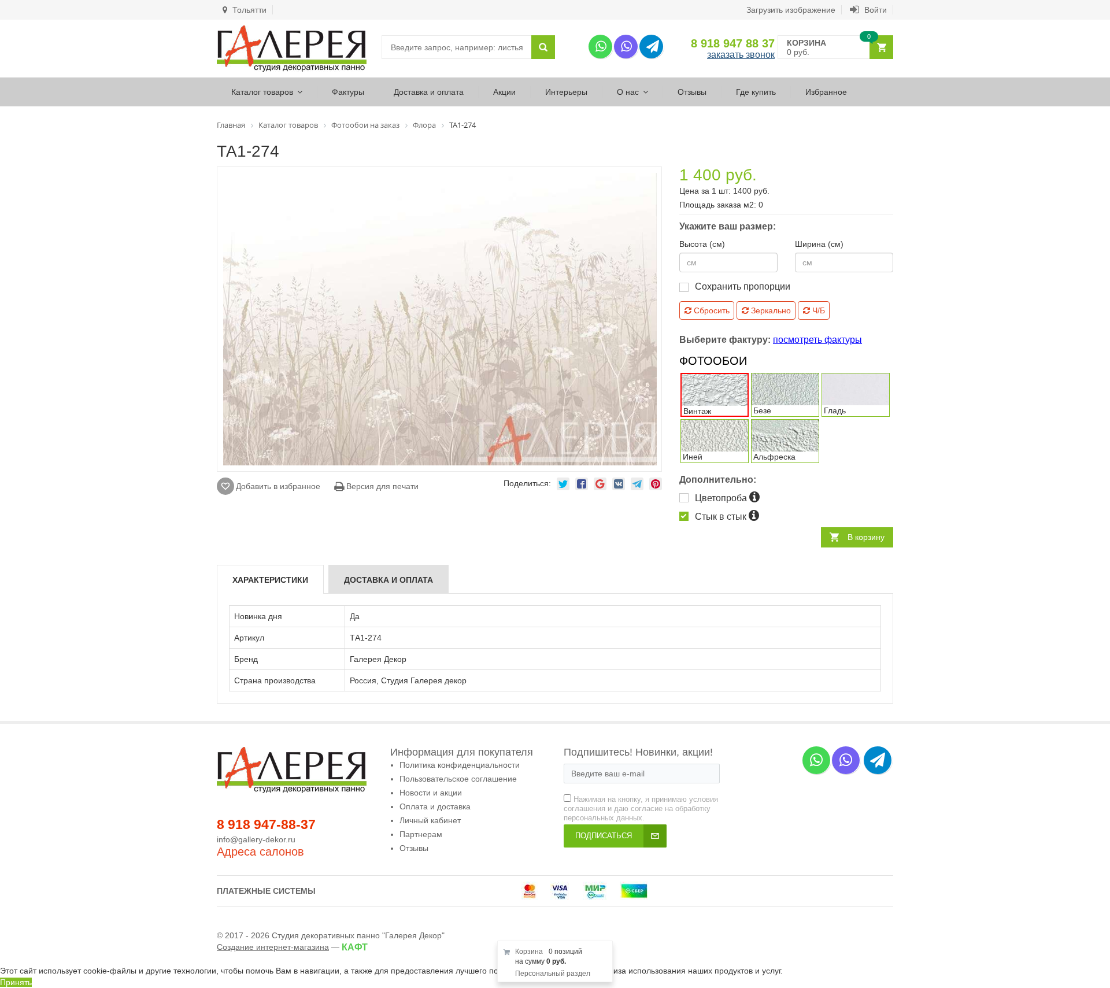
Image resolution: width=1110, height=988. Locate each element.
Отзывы (692, 92)
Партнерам (420, 834)
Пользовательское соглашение (458, 778)
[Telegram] (651, 46)
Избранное (826, 92)
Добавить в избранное (278, 486)
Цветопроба (722, 498)
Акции (504, 92)
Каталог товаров (262, 92)
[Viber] (626, 46)
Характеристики (270, 579)
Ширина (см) (819, 244)
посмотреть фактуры (817, 340)
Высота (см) (702, 244)
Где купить (756, 92)
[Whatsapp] (600, 46)
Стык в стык (722, 516)
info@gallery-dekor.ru (256, 839)
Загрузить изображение (790, 9)
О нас (628, 92)
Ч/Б (817, 310)
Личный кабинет (430, 820)
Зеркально (770, 310)
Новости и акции (430, 792)
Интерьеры (566, 92)
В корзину (866, 537)
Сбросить (710, 310)
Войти (874, 9)
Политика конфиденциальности (459, 764)
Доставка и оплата (429, 92)
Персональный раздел (552, 974)
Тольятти (248, 9)
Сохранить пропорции (742, 286)
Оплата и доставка (435, 806)
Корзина (529, 952)
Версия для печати (381, 486)
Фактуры (348, 92)
